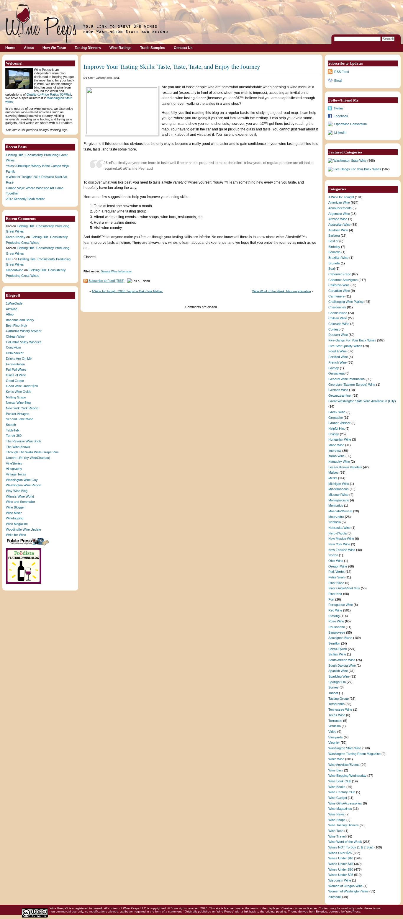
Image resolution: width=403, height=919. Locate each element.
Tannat (333, 693)
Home (10, 48)
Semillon (334, 643)
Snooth (11, 424)
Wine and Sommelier (20, 501)
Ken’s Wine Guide (18, 391)
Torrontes (335, 720)
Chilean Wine (15, 336)
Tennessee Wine (340, 709)
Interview (334, 450)
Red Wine (335, 610)
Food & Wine (337, 351)
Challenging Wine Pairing (345, 301)
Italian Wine (336, 456)
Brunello (334, 263)
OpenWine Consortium (350, 124)
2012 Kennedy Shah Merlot (25, 199)
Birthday (334, 246)
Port (331, 599)
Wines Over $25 (340, 853)
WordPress (352, 911)
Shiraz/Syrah (337, 649)
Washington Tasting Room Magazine (354, 754)
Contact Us (183, 48)
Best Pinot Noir (16, 325)
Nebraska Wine (339, 527)
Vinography (14, 468)
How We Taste (54, 48)
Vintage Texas (16, 474)
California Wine (339, 285)
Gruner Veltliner (339, 423)
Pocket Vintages (17, 414)
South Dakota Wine (342, 665)
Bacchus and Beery (20, 320)
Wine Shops (336, 820)
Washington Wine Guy (22, 480)
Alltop (10, 314)
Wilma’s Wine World (20, 496)
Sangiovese (336, 632)
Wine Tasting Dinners (343, 825)
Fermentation (15, 364)
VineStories (14, 463)
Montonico (335, 505)
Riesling (334, 616)
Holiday (333, 434)
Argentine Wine (339, 213)
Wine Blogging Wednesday (347, 775)
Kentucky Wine (339, 461)
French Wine (337, 362)
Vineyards (335, 737)
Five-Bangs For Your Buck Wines (357, 169)
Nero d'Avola (337, 533)
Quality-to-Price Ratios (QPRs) (49, 94)
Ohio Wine (335, 560)
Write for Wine (16, 535)
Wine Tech (335, 831)
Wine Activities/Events (344, 764)
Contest (334, 329)
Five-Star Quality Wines (345, 346)
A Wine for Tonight (341, 197)
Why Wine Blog (16, 491)
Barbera (334, 235)
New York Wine (339, 544)
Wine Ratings (120, 48)
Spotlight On (337, 682)
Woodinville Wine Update (23, 529)
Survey (333, 687)
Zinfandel (334, 897)
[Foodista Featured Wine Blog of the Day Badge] (24, 583)
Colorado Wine (338, 324)
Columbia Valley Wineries (24, 342)
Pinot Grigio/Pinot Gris (344, 588)
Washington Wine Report (23, 485)
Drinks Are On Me (19, 358)
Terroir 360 (14, 435)
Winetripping (14, 518)
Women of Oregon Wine (345, 886)
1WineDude (14, 303)
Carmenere (336, 296)
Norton (333, 555)
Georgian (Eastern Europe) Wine (351, 384)
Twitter (338, 108)
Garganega (336, 373)
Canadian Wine (339, 290)
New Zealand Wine (341, 550)
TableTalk (12, 430)
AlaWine (11, 309)
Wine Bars (335, 770)
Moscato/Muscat (340, 511)
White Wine (336, 759)
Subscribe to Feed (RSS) (106, 280)
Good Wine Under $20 (22, 386)
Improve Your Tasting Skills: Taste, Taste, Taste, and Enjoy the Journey (171, 66)
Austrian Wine (338, 230)
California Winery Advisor (24, 331)
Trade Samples (152, 48)
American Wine (339, 202)
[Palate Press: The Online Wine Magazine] (28, 545)
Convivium (13, 347)
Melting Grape (16, 397)
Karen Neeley (15, 237)
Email (338, 80)
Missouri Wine (338, 494)
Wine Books (336, 787)
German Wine (338, 390)
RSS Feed (341, 71)
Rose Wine (336, 621)
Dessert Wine (338, 334)
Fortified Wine (338, 357)
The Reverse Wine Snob (23, 441)
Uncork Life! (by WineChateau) (28, 458)
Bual (331, 268)
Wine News (336, 814)
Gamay (333, 368)
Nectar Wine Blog (18, 402)
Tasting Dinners (88, 48)
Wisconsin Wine (339, 880)
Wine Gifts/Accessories (345, 803)
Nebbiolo (334, 522)
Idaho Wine (336, 445)
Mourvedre (336, 517)
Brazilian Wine (338, 257)
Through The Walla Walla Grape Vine (32, 452)
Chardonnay (337, 307)
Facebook (341, 116)
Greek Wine (336, 412)
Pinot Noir (335, 594)
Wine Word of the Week (345, 841)
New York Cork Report (22, 408)
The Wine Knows (18, 447)
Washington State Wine (349, 160)
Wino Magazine (17, 524)
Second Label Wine (19, 419)
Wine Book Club (339, 781)
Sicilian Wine (337, 654)
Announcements (340, 208)
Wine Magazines (340, 808)
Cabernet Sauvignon (343, 280)
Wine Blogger (15, 507)
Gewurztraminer (340, 395)
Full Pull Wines (16, 369)
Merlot (332, 478)
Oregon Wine (337, 566)
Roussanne (336, 627)
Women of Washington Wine (348, 891)
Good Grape (15, 380)
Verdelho (334, 726)
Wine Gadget (337, 797)
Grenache (335, 417)
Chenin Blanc (337, 313)
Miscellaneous (338, 489)
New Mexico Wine (341, 538)
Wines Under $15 (340, 864)
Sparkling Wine (339, 676)
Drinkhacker (15, 353)
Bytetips (321, 911)
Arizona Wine (337, 219)
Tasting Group (338, 698)
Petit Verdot (336, 571)
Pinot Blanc (336, 583)
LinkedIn (340, 132)
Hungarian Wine (339, 439)
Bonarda (334, 252)
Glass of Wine (16, 375)
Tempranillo (336, 704)
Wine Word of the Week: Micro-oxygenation (281, 291)
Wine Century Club (341, 792)
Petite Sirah (336, 577)
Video (332, 731)
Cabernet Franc (339, 274)
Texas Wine (336, 715)
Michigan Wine (338, 483)
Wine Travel (336, 836)
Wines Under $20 (340, 869)
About (29, 48)
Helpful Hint (336, 428)
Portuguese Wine (340, 604)
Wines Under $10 (340, 858)
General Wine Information (116, 271)
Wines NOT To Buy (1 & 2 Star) (350, 847)
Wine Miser (14, 513)
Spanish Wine (338, 671)
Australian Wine (339, 224)
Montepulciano (338, 500)
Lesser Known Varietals (345, 467)
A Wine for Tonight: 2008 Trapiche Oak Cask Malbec (127, 291)
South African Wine (341, 660)
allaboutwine (14, 270)
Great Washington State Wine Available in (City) (362, 401)
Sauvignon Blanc (340, 638)
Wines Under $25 (340, 875)
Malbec (333, 472)
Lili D (9, 259)
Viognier (334, 742)
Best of (333, 241)
